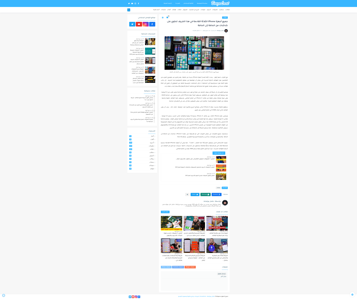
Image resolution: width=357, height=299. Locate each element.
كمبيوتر (185, 10)
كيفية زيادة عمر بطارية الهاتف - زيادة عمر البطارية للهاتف (218, 235)
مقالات (227, 10)
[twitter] (129, 3)
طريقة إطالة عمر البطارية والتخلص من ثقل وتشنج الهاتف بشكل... (218, 258)
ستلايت (221, 10)
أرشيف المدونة (168, 3)
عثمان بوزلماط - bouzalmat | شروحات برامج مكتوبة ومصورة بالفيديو (196, 296)
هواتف (174, 10)
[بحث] (128, 9)
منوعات (203, 10)
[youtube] (132, 3)
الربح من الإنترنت (194, 10)
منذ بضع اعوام (210, 156)
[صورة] (150, 41)
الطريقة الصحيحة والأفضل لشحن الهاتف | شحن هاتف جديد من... (194, 235)
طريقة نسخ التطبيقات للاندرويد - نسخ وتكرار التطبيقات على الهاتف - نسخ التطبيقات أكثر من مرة (137, 72)
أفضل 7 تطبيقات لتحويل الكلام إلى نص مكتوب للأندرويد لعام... (195, 159)
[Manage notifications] (3, 295)
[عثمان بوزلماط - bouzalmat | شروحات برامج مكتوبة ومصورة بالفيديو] (220, 3)
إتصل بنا (178, 3)
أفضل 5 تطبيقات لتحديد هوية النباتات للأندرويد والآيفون (173, 235)
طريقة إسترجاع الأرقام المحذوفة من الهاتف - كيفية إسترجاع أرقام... (195, 258)
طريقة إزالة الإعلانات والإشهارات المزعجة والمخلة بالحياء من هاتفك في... (172, 258)
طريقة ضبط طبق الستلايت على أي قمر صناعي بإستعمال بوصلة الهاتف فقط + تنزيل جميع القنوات (137, 43)
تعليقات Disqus (166, 267)
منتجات (163, 10)
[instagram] (135, 3)
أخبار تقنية (156, 10)
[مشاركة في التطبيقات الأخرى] (187, 194)
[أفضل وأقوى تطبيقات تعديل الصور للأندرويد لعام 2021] (221, 176)
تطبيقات (215, 10)
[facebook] (138, 3)
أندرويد (209, 10)
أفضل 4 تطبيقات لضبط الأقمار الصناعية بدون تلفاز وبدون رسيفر (136, 62)
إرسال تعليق (221, 274)
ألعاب (169, 10)
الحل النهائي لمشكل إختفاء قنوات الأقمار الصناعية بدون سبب (138, 80)
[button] (217, 194)
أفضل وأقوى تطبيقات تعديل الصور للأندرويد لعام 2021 (200, 175)
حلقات (179, 10)
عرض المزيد (165, 212)
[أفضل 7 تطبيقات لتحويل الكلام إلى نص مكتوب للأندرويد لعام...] (221, 159)
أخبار (142, 136)
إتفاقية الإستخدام (188, 3)
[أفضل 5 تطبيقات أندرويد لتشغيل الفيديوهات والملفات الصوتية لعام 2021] (221, 168)
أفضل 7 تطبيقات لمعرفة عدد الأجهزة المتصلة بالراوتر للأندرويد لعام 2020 (137, 52)
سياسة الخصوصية (202, 3)
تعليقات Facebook (178, 267)
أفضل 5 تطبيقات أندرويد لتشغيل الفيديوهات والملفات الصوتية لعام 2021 (195, 167)
